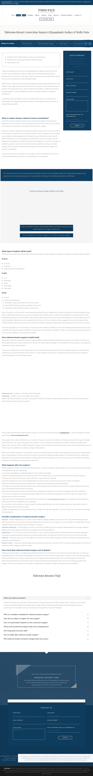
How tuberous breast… (81, 43)
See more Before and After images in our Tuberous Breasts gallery (46, 235)
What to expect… (27, 43)
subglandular (64, 433)
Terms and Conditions (10, 758)
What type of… (64, 43)
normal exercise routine (56, 499)
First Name (70, 72)
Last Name (70, 79)
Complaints (13, 760)
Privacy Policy (5, 760)
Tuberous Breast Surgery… (46, 43)
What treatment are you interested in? (74, 115)
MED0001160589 (6, 1)
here (86, 1)
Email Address (71, 85)
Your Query (70, 99)
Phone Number (71, 92)
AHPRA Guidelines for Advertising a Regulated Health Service (65, 772)
